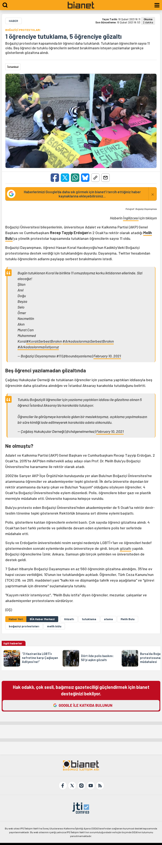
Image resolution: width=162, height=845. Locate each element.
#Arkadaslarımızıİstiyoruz (38, 347)
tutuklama (89, 619)
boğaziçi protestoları (24, 626)
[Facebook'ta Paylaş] (55, 177)
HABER (13, 21)
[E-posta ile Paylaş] (105, 177)
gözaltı (125, 548)
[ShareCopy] (95, 177)
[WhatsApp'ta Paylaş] (75, 177)
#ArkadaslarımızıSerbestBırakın (88, 341)
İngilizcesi (131, 218)
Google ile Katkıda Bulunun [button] (85, 705)
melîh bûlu (54, 626)
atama (108, 619)
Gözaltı (69, 619)
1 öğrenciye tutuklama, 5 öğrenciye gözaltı (63, 36)
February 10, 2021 (107, 356)
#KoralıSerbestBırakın (44, 341)
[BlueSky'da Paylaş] (85, 177)
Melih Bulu (128, 619)
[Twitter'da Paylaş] (65, 177)
